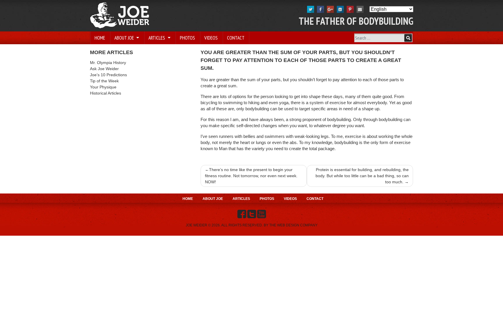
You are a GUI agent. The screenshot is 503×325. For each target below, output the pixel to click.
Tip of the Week (104, 81)
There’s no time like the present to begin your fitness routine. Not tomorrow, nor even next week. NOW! (251, 175)
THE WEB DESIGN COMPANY (293, 225)
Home (100, 38)
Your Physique (103, 87)
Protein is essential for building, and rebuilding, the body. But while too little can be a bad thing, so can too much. (362, 175)
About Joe (124, 38)
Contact (236, 38)
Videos (211, 38)
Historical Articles (105, 93)
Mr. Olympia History (108, 62)
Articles (157, 38)
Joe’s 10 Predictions (108, 74)
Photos (187, 38)
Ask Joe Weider (104, 68)
